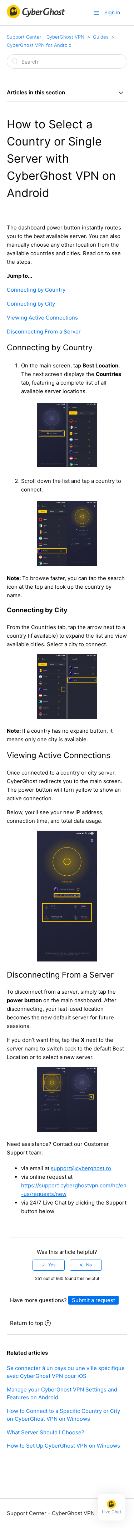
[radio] (49, 1265)
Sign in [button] (112, 12)
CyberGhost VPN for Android (39, 45)
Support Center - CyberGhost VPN (45, 37)
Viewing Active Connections (42, 317)
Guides (101, 37)
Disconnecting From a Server (44, 331)
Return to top (26, 1323)
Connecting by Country (36, 289)
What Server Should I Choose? (45, 1432)
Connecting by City (31, 303)
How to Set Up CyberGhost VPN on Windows (63, 1445)
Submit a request (93, 1300)
